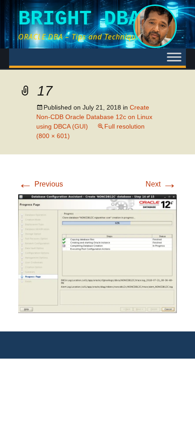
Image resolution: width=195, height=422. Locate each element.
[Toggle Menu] (174, 57)
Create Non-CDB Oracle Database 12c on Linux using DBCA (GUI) (94, 117)
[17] (97, 253)
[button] (97, 253)
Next (161, 184)
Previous (40, 184)
